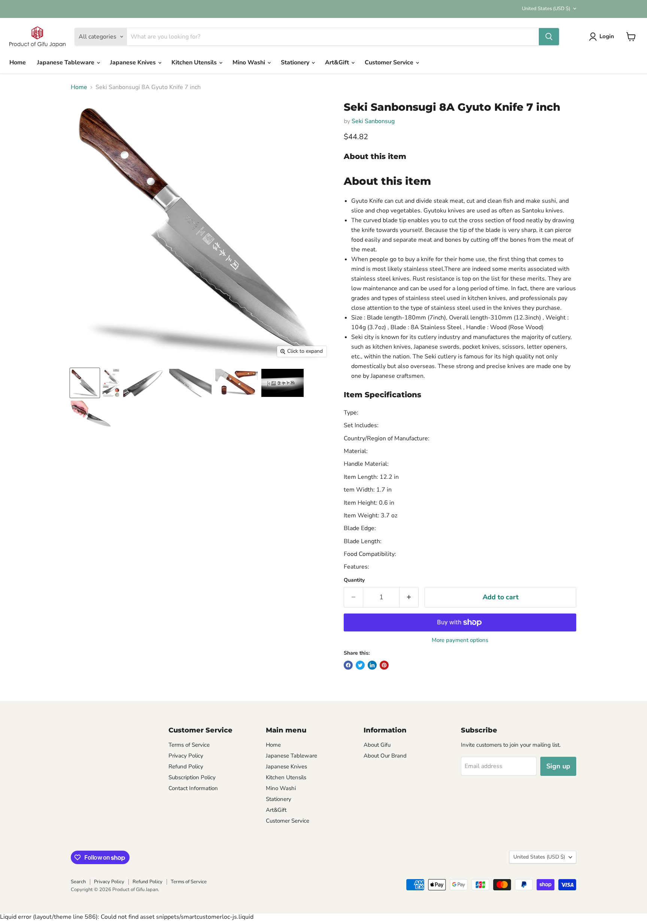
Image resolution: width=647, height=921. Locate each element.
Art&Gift (337, 62)
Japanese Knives (133, 62)
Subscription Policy (192, 777)
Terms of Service (189, 745)
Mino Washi (250, 62)
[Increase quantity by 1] (409, 597)
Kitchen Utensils (194, 62)
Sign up (558, 766)
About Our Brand (385, 755)
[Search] (549, 36)
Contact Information (193, 788)
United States (546, 8)
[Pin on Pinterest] (384, 665)
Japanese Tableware (66, 62)
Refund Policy (185, 766)
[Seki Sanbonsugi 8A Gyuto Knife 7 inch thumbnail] (85, 383)
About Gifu (377, 745)
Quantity (354, 580)
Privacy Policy (185, 755)
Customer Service (390, 62)
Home (17, 62)
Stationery (296, 62)
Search (78, 881)
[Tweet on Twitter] (360, 665)
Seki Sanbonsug (373, 121)
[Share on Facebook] (348, 665)
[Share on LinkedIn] (372, 665)
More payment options (460, 640)
